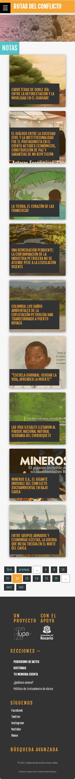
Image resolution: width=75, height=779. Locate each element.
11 (7, 578)
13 (26, 578)
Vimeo (14, 735)
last (21, 587)
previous (24, 569)
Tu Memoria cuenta (26, 674)
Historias (20, 668)
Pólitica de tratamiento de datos (33, 689)
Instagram (17, 723)
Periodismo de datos (26, 662)
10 (63, 569)
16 (56, 578)
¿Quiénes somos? (23, 682)
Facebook (17, 710)
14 (36, 578)
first (9, 569)
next (9, 587)
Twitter (15, 717)
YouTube (16, 729)
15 (46, 578)
